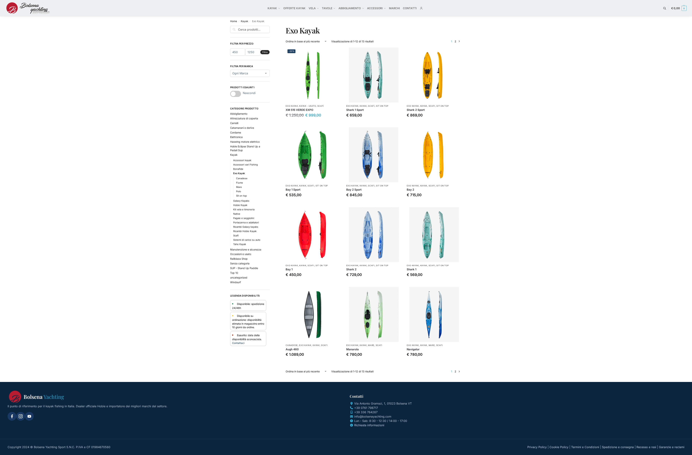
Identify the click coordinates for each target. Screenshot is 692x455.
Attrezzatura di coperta (244, 118)
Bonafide (238, 168)
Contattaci (238, 343)
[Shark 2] (373, 234)
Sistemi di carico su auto (246, 239)
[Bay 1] (313, 234)
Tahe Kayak (239, 244)
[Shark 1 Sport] (373, 75)
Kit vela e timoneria (244, 209)
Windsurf (235, 282)
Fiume (239, 182)
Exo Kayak (292, 106)
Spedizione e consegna (618, 447)
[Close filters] (271, 28)
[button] (679, 8)
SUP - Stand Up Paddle (244, 268)
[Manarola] (373, 314)
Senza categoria (239, 263)
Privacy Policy (537, 447)
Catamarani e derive (242, 127)
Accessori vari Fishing (245, 164)
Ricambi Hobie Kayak (245, 231)
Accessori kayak (242, 160)
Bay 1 (289, 269)
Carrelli (234, 123)
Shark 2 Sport (416, 110)
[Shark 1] (434, 234)
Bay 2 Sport (353, 189)
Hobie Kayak (240, 205)
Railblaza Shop (239, 258)
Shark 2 (351, 269)
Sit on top (382, 106)
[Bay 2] (434, 154)
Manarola (352, 349)
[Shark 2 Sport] (434, 75)
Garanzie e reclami (671, 447)
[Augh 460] (313, 314)
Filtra (265, 52)
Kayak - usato (307, 106)
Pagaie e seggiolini (243, 218)
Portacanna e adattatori (246, 222)
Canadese (292, 345)
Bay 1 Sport (293, 189)
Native (236, 213)
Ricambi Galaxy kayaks (245, 226)
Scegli (374, 123)
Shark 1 (411, 269)
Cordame (235, 132)
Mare (371, 345)
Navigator (413, 349)
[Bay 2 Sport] (373, 154)
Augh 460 (292, 349)
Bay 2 (410, 189)
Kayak (244, 21)
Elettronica (236, 137)
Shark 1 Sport (355, 110)
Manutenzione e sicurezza (245, 249)
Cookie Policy (558, 447)
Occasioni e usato (240, 254)
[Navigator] (434, 314)
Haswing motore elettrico (245, 141)
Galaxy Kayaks (241, 200)
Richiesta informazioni (369, 425)
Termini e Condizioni (585, 447)
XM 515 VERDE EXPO (299, 110)
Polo (238, 191)
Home (233, 21)
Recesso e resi (646, 447)
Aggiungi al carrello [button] (313, 123)
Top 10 (234, 272)
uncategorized (238, 277)
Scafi (320, 106)
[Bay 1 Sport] (313, 154)
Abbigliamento (238, 113)
